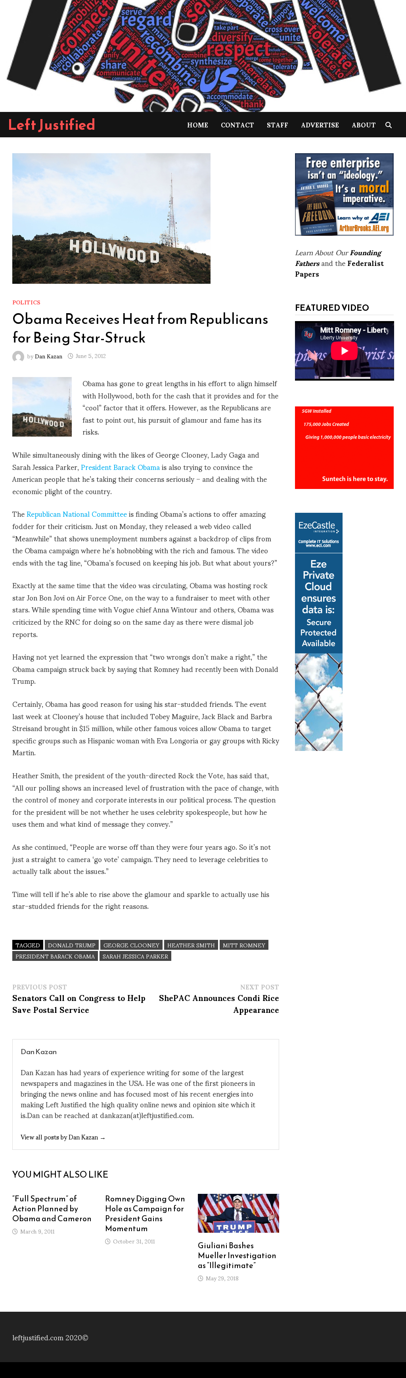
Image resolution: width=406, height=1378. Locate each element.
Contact (237, 124)
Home (197, 124)
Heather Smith (191, 945)
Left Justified (52, 124)
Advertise (320, 124)
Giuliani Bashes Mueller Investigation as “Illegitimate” (237, 1255)
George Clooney (131, 945)
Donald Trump (72, 945)
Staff (277, 124)
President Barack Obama (120, 466)
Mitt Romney (244, 945)
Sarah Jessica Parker (135, 956)
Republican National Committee (77, 513)
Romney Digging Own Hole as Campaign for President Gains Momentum (145, 1213)
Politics (26, 302)
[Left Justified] (203, 54)
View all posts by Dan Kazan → (63, 1136)
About (364, 124)
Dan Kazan (48, 355)
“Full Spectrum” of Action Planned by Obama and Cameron (52, 1208)
